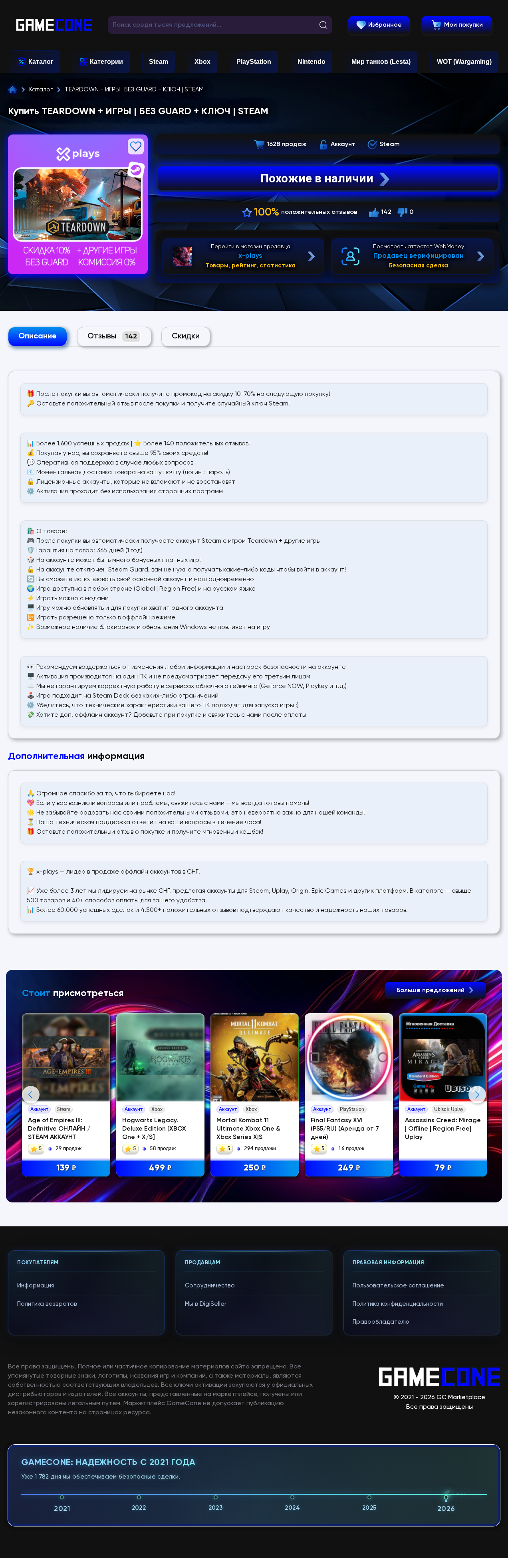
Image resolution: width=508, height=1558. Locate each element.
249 (349, 1168)
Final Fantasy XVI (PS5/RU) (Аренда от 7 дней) (345, 1129)
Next (477, 1094)
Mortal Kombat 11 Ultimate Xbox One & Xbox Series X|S (248, 1129)
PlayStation (253, 61)
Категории (106, 61)
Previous (31, 1094)
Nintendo (311, 61)
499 (160, 1168)
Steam (158, 61)
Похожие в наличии (316, 178)
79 (443, 1168)
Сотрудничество (210, 1286)
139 (66, 1168)
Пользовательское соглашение (398, 1286)
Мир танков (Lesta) (381, 61)
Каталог (41, 61)
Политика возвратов (47, 1304)
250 (255, 1168)
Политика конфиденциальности (398, 1304)
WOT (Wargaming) (464, 61)
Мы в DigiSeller (205, 1304)
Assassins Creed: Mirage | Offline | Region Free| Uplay (443, 1129)
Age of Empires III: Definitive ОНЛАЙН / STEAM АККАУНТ (59, 1129)
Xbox (202, 61)
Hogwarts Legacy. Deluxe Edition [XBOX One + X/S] (154, 1129)
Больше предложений (431, 990)
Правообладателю (381, 1322)
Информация (35, 1286)
